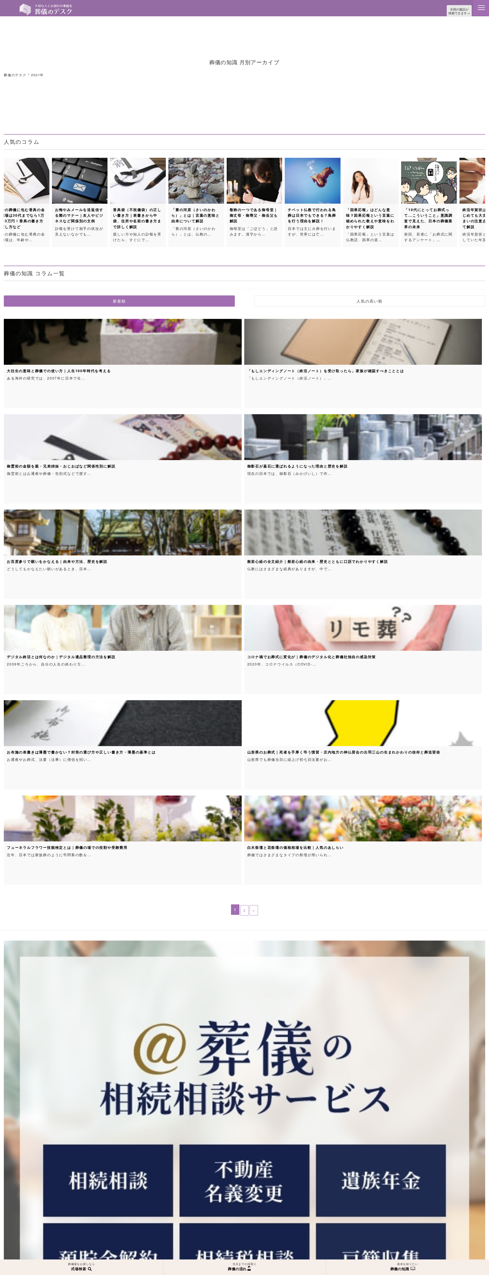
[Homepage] (46, 5)
